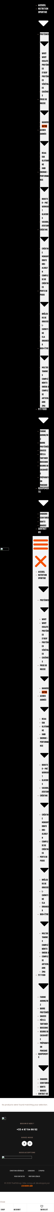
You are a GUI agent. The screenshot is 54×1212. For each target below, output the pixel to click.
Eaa (43, 156)
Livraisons (31, 1171)
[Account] (15, 1206)
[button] (41, 553)
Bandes (43, 525)
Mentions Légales (34, 1176)
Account (17, 1209)
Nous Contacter (19, 1176)
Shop (3, 1209)
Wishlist (44, 1209)
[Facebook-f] (24, 1143)
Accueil (42, 5)
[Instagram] (29, 1143)
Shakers (43, 513)
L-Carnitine (45, 329)
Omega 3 (45, 386)
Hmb (43, 168)
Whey (44, 53)
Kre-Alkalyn (45, 268)
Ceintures (44, 517)
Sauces (43, 450)
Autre (44, 126)
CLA (43, 336)
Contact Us (43, 1093)
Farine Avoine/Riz (44, 435)
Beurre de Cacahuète (44, 469)
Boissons (44, 462)
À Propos (41, 1171)
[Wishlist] (41, 1206)
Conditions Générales (17, 1171)
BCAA (44, 153)
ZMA (43, 405)
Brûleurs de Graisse (45, 317)
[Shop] (2, 1206)
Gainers (45, 122)
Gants (42, 521)
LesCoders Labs (27, 1186)
